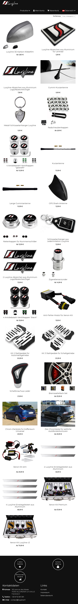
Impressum (45, 592)
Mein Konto (39, 11)
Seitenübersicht (47, 595)
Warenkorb (54, 11)
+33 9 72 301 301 (18, 597)
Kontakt (44, 589)
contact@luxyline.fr (18, 600)
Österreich (69, 11)
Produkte (24, 11)
